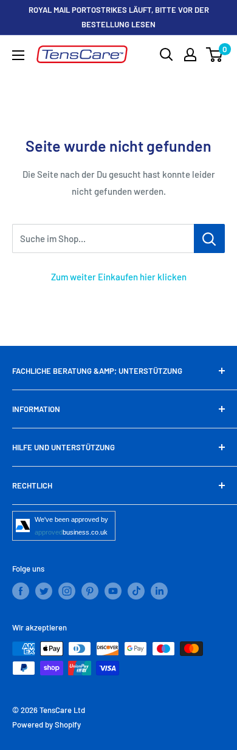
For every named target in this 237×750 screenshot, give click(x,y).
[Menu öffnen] (18, 55)
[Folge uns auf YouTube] (113, 591)
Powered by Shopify (46, 724)
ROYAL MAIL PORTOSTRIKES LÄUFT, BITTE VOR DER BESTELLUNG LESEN (119, 17)
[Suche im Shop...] (209, 238)
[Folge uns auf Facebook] (20, 591)
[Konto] (190, 54)
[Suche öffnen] (166, 54)
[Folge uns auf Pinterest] (89, 591)
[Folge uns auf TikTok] (136, 591)
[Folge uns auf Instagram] (66, 591)
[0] (214, 54)
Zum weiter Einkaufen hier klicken (119, 276)
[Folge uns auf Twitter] (43, 591)
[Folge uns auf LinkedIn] (159, 591)
